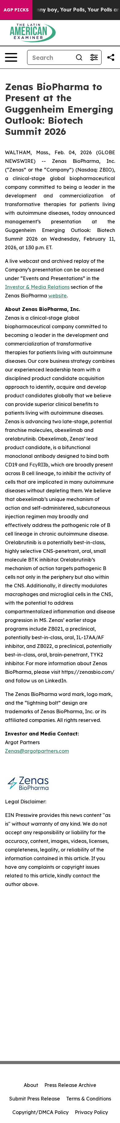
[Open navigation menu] (11, 57)
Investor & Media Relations (37, 287)
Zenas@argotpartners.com (37, 751)
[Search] (79, 57)
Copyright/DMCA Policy (40, 1112)
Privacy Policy (91, 1112)
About (31, 1085)
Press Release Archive (70, 1085)
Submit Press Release (34, 1099)
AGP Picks (16, 10)
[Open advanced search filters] (93, 57)
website (57, 295)
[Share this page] (110, 57)
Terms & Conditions (88, 1099)
